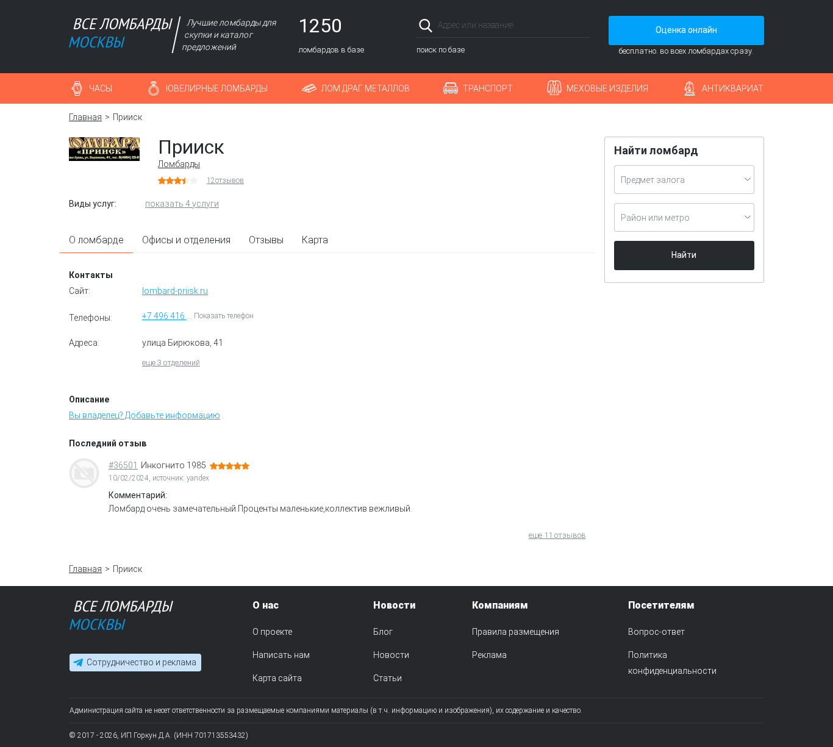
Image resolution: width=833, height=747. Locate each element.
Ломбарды (179, 164)
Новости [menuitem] (391, 654)
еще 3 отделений (171, 362)
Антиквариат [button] (732, 88)
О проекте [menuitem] (272, 632)
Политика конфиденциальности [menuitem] (672, 662)
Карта (315, 240)
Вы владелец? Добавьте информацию (144, 415)
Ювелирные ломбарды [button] (217, 88)
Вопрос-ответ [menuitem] (656, 632)
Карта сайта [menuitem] (277, 677)
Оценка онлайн (686, 30)
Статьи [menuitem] (387, 677)
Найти (683, 255)
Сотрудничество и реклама (141, 662)
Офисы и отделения (186, 240)
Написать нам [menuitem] (281, 654)
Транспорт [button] (488, 88)
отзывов (225, 180)
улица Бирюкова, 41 (182, 343)
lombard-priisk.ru (175, 291)
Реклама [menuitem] (489, 654)
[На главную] (121, 618)
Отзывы (266, 240)
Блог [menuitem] (383, 632)
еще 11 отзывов (557, 535)
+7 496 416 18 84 (168, 316)
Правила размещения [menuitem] (515, 632)
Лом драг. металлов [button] (365, 88)
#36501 (123, 465)
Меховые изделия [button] (607, 88)
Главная (85, 117)
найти (573, 25)
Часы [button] (100, 88)
